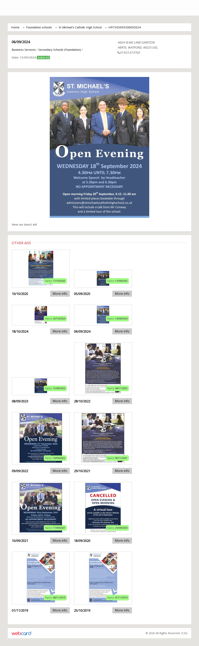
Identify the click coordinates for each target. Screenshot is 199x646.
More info (60, 293)
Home (15, 27)
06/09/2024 (21, 41)
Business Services (24, 49)
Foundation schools (39, 27)
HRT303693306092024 (124, 27)
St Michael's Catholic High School (80, 27)
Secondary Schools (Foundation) (59, 49)
